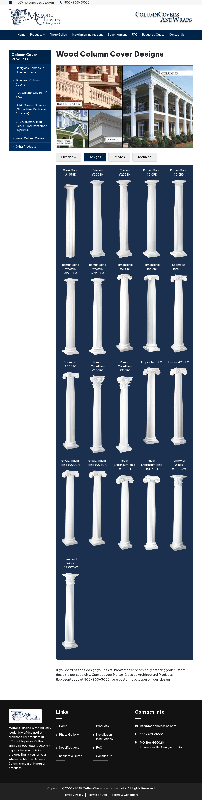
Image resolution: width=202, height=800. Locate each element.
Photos (119, 157)
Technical (144, 157)
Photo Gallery (59, 34)
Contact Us (176, 34)
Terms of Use (97, 795)
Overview (68, 157)
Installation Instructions (87, 34)
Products (36, 34)
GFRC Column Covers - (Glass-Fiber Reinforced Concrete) (31, 109)
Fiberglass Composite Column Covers (30, 70)
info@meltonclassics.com (34, 2)
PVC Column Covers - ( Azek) (31, 95)
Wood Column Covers (30, 138)
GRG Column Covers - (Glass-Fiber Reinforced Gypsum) (31, 126)
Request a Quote (153, 34)
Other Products (26, 146)
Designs (95, 157)
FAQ (134, 34)
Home (21, 34)
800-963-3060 (77, 2)
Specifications (117, 34)
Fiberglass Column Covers (28, 82)
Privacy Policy (73, 795)
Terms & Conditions (125, 795)
